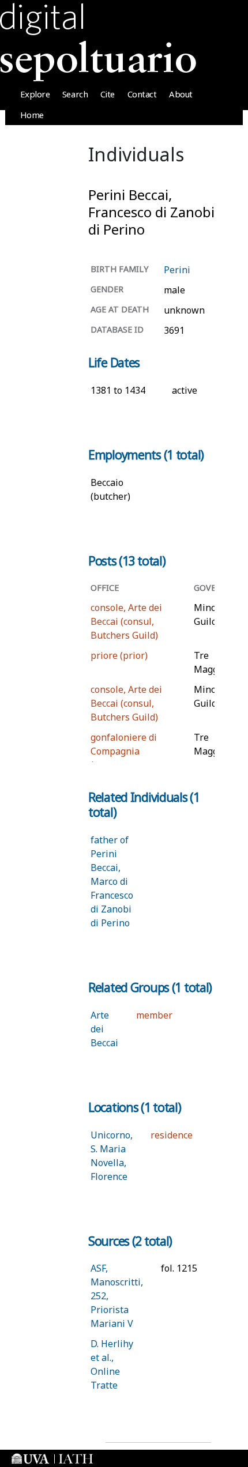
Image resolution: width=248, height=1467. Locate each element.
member (154, 1015)
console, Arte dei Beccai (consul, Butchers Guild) (126, 621)
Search (75, 94)
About (181, 94)
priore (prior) (119, 655)
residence (172, 1135)
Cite (107, 94)
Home (32, 114)
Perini (177, 269)
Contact (142, 94)
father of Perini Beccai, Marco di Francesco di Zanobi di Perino (112, 881)
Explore (35, 94)
